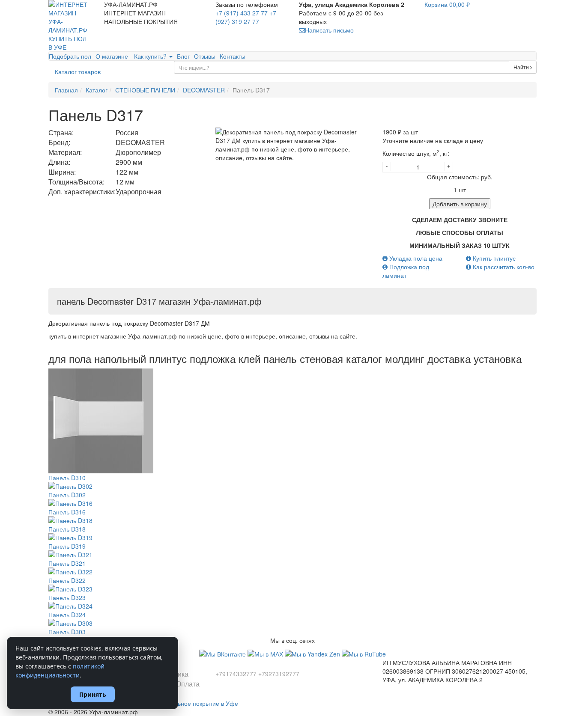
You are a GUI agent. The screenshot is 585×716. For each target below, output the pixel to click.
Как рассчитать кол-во (502, 266)
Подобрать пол (70, 56)
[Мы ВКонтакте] (223, 653)
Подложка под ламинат (405, 270)
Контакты (232, 56)
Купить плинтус (493, 258)
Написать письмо (329, 30)
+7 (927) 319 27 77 (245, 17)
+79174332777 (236, 673)
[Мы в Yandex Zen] (313, 653)
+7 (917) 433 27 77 (241, 13)
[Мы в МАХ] (266, 653)
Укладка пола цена (415, 258)
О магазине (112, 56)
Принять (92, 694)
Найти (521, 67)
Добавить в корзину (460, 203)
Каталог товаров (78, 71)
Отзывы (204, 56)
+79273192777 (278, 673)
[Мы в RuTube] (364, 653)
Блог (183, 56)
